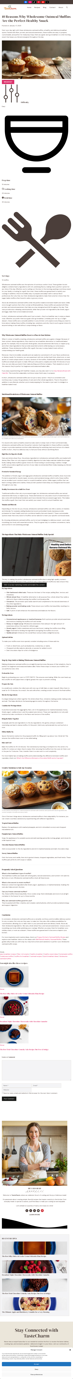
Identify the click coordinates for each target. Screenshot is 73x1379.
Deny (36, 1369)
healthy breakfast (36, 954)
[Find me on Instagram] (34, 1210)
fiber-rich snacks (23, 954)
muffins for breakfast (22, 956)
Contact (52, 7)
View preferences (36, 1375)
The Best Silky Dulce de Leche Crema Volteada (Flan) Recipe (22, 994)
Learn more (34, 1215)
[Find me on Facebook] (26, 1210)
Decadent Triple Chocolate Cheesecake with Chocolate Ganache (23, 1021)
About (61, 7)
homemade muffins (65, 954)
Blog (44, 7)
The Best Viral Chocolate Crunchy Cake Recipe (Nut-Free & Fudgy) (24, 1049)
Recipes (37, 7)
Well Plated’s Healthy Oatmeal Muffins (49, 939)
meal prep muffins (7, 956)
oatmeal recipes (36, 956)
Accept (36, 1364)
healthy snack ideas (51, 954)
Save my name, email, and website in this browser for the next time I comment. (31, 1093)
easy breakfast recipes (8, 954)
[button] (70, 1350)
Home (29, 7)
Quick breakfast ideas (50, 956)
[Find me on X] (30, 1210)
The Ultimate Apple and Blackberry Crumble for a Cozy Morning (25, 1312)
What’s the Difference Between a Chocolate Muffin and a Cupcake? (40, 758)
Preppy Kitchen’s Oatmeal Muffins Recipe (51, 937)
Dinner (2, 989)
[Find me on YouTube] (38, 1210)
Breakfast (8, 82)
